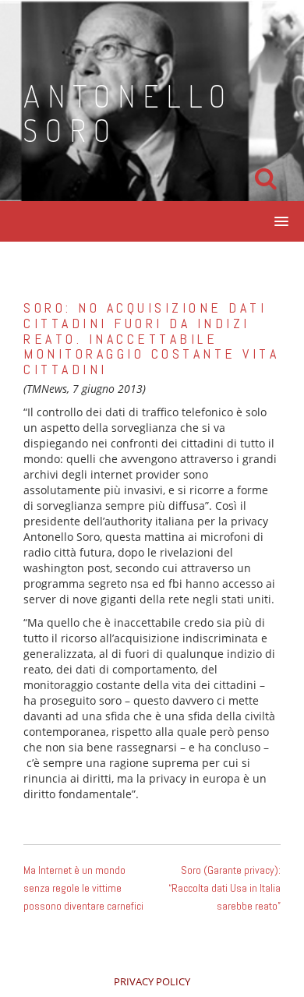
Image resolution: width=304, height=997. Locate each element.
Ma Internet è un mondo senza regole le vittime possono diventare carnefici (83, 888)
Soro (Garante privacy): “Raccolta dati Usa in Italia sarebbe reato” (224, 888)
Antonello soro (128, 112)
